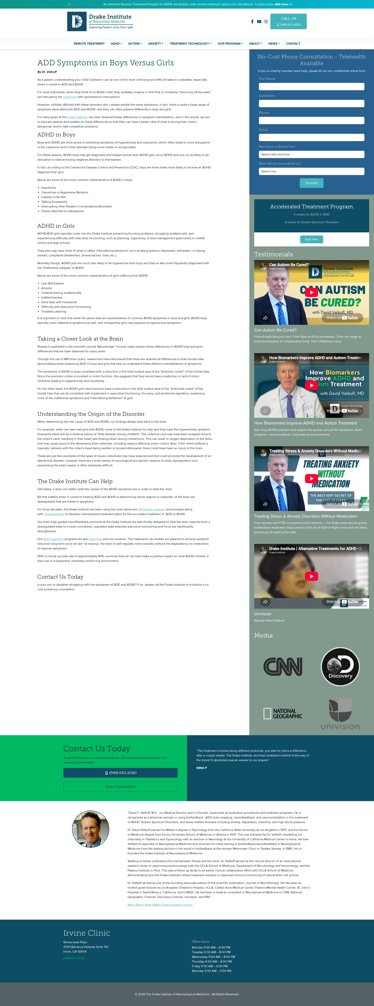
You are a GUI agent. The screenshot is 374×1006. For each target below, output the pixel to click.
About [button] (254, 44)
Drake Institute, (77, 117)
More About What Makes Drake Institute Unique (160, 905)
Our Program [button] (229, 44)
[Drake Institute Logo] (100, 21)
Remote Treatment (89, 44)
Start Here (311, 239)
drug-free (95, 539)
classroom (70, 97)
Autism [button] (134, 44)
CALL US (290, 21)
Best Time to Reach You (277, 146)
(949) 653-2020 (122, 772)
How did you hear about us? (280, 163)
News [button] (272, 44)
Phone (264, 112)
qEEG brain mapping (151, 509)
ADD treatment (53, 539)
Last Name (267, 95)
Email (263, 129)
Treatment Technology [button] (189, 44)
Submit (312, 183)
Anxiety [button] (154, 44)
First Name (267, 79)
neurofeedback (54, 514)
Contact (293, 44)
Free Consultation (120, 786)
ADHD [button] (115, 44)
